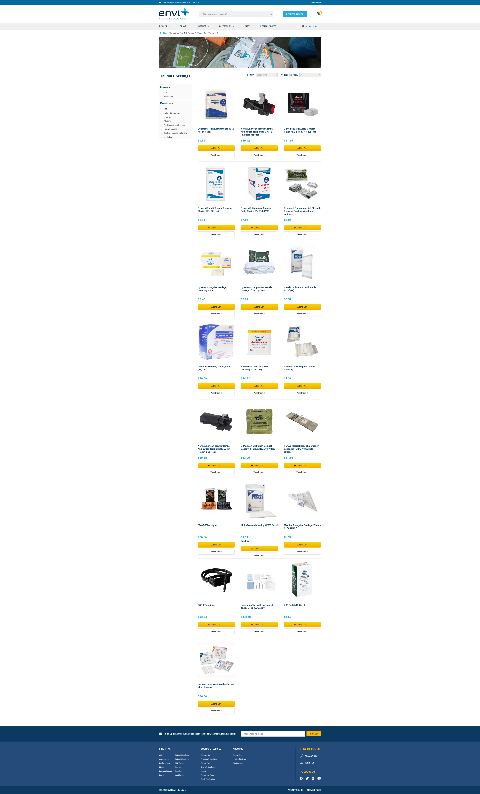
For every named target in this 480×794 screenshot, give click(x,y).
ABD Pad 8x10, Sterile (295, 604)
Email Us (309, 762)
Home (165, 33)
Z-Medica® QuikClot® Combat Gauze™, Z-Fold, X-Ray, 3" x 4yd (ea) (258, 447)
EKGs (161, 767)
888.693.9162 (316, 2)
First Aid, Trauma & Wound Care (194, 33)
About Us (238, 748)
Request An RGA (295, 14)
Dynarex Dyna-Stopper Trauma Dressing (299, 368)
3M (165, 109)
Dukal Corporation (172, 113)
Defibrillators (164, 763)
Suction (178, 767)
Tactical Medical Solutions (175, 133)
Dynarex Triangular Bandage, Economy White (212, 289)
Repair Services (268, 26)
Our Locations (238, 763)
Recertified (168, 96)
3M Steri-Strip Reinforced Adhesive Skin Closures (216, 686)
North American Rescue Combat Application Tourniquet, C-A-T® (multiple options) (257, 131)
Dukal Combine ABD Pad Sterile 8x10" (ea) (300, 289)
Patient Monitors (182, 759)
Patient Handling (182, 755)
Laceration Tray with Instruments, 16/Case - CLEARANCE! (258, 606)
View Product (216, 155)
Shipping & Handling (209, 759)
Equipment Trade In (208, 775)
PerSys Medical (171, 129)
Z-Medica (168, 137)
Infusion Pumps (165, 771)
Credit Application (208, 779)
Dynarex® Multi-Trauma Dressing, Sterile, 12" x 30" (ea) (215, 209)
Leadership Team (240, 759)
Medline (167, 121)
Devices (163, 26)
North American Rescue (174, 125)
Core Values (238, 755)
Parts (247, 26)
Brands (184, 26)
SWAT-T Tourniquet (207, 525)
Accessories (225, 26)
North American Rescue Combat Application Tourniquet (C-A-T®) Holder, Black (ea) (214, 448)
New (165, 92)
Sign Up (314, 734)
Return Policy (206, 763)
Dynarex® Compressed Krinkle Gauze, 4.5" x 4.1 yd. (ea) (256, 289)
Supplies (202, 26)
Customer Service (211, 748)
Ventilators (179, 775)
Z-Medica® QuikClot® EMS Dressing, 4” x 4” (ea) (254, 368)
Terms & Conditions (208, 767)
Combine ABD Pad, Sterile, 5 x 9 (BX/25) (214, 368)
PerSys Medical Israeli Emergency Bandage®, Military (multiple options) (301, 448)
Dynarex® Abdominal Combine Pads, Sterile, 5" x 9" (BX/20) (256, 209)
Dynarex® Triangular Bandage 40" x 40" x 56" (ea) (216, 130)
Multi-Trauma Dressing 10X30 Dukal (259, 525)
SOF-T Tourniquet (206, 604)
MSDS (203, 771)
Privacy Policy (295, 790)
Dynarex (167, 117)
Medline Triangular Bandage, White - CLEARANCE (302, 527)
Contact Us (205, 755)
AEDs (161, 755)
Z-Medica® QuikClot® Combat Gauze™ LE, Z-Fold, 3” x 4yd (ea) (300, 130)
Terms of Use (314, 790)
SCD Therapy (180, 763)
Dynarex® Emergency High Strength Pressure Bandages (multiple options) (302, 210)
